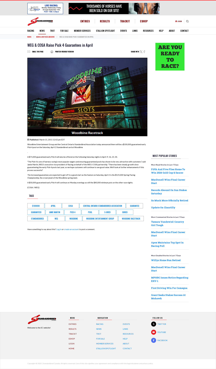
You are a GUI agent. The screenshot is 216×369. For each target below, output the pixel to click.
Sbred (125, 212)
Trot (52, 30)
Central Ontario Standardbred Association (102, 205)
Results (105, 21)
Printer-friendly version (64, 52)
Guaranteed (36, 212)
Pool (90, 212)
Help (161, 30)
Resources (148, 30)
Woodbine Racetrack (131, 218)
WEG (56, 218)
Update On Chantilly (163, 207)
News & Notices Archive (45, 36)
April (53, 205)
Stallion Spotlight (105, 30)
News (42, 30)
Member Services (82, 30)
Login (180, 21)
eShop (144, 21)
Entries (85, 21)
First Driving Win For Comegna (169, 287)
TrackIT (125, 21)
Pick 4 (72, 212)
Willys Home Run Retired (166, 260)
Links (135, 30)
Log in (59, 229)
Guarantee (134, 205)
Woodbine (74, 218)
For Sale (64, 30)
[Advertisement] (170, 111)
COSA (70, 205)
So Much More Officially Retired (169, 200)
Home (71, 348)
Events (123, 30)
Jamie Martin (54, 212)
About (172, 30)
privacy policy (147, 363)
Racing (30, 30)
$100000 (36, 205)
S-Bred (107, 212)
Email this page (37, 52)
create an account (71, 229)
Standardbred (37, 218)
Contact (184, 30)
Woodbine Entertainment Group (100, 218)
